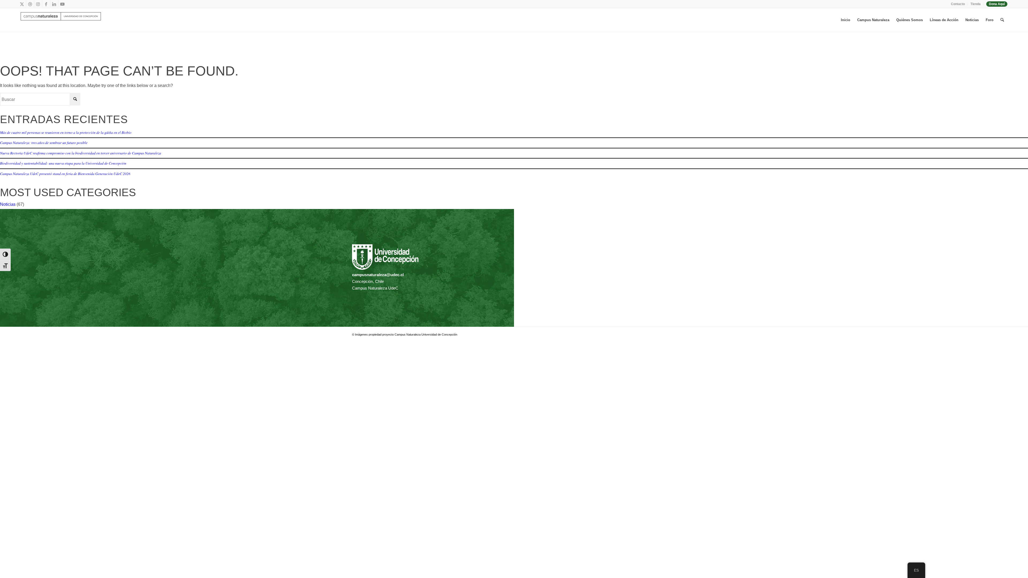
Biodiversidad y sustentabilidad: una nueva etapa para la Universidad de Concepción (63, 163)
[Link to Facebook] (46, 4)
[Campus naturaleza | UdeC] (61, 20)
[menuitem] (958, 4)
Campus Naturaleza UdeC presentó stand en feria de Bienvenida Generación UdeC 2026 (65, 173)
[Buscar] (1002, 20)
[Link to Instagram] (38, 4)
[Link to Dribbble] (30, 4)
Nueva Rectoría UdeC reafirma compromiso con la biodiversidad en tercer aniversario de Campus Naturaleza (80, 152)
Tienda (975, 4)
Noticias (8, 204)
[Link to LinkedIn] (54, 4)
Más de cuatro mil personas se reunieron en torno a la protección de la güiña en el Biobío (65, 132)
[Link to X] (22, 4)
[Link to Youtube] (62, 4)
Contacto (958, 4)
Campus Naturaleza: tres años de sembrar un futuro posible (44, 142)
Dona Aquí (997, 4)
